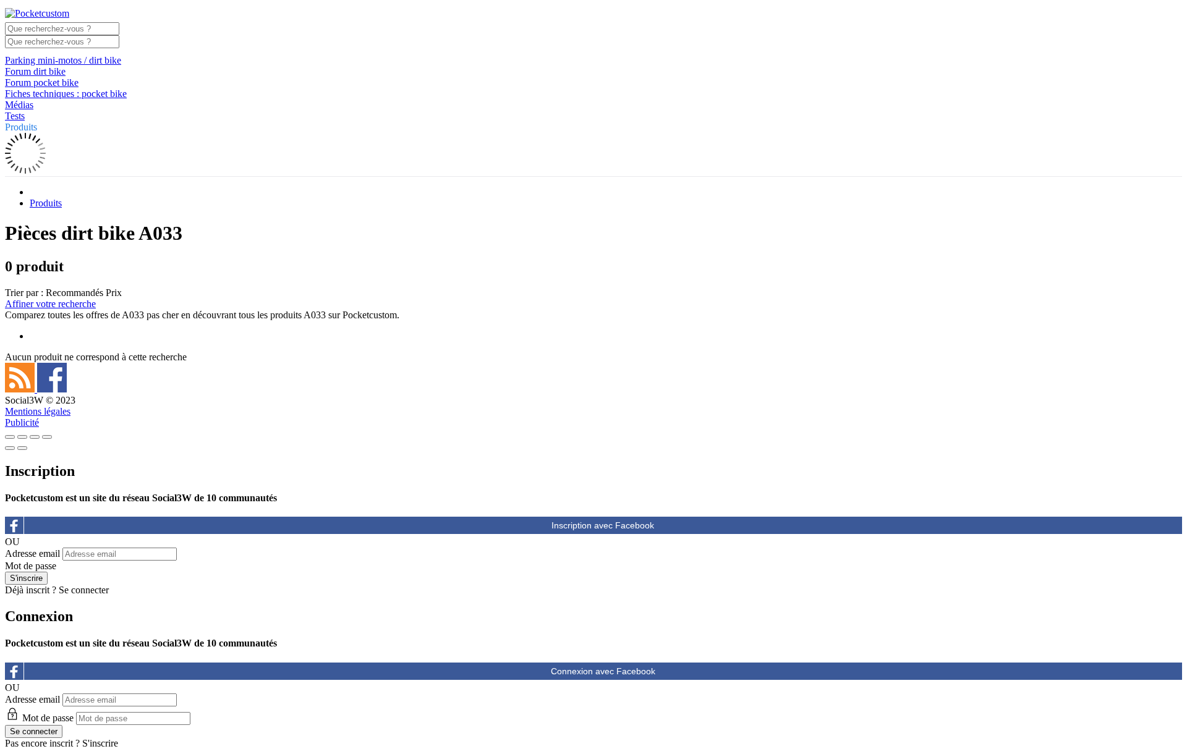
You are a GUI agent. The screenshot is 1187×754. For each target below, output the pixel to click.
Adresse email (32, 553)
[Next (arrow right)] (22, 448)
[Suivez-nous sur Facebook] (52, 389)
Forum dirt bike (35, 71)
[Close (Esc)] (10, 437)
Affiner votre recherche (50, 304)
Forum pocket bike (42, 82)
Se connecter (84, 590)
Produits (21, 127)
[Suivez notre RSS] (21, 389)
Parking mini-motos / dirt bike (63, 60)
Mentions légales (37, 411)
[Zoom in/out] (47, 437)
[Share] (22, 437)
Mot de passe (30, 566)
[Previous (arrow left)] (10, 448)
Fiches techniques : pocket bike (66, 93)
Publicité (22, 422)
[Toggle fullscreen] (35, 437)
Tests (15, 116)
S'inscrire (100, 743)
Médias (19, 105)
